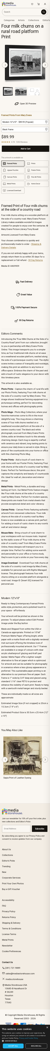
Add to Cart (25, 149)
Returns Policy (9, 917)
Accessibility (8, 900)
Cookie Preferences (11, 951)
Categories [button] (9, 20)
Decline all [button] (36, 1046)
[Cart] (39, 4)
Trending (6, 866)
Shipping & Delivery (11, 923)
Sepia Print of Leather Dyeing (17, 777)
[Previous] (5, 65)
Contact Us (7, 962)
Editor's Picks (8, 860)
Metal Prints (8, 940)
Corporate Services (11, 877)
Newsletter (7, 945)
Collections (33, 20)
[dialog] (25, 1038)
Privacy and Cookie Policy (28, 1038)
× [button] (47, 1027)
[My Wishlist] (32, 4)
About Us (6, 849)
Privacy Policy (8, 911)
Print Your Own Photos (13, 883)
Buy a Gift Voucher (11, 889)
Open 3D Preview (27, 103)
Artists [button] (21, 20)
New (4, 872)
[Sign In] (45, 4)
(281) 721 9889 (12, 968)
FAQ (4, 905)
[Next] (45, 65)
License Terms (9, 934)
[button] (25, 1040)
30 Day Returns (35, 260)
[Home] (10, 4)
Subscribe (39, 829)
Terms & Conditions (11, 928)
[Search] (43, 12)
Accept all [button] (13, 1046)
